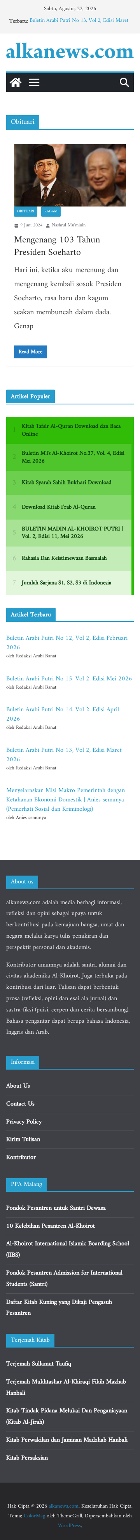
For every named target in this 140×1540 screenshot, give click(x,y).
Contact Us (20, 1103)
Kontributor (21, 1157)
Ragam (51, 211)
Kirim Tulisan (23, 1139)
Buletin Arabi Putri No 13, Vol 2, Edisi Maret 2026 (79, 25)
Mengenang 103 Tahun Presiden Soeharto (57, 246)
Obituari (25, 211)
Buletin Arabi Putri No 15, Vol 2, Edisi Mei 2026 (69, 678)
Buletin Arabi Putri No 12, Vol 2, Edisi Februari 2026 (67, 643)
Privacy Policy (24, 1121)
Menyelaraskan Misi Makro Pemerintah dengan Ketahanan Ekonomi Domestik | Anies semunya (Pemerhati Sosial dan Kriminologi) (65, 800)
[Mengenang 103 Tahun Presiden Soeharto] (70, 175)
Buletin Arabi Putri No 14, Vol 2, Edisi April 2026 (62, 714)
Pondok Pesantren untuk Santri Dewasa (56, 1208)
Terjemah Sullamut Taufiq (38, 1363)
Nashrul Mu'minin (69, 225)
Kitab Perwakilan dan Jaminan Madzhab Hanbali (67, 1440)
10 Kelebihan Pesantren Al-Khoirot (50, 1226)
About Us (18, 1086)
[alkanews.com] (15, 82)
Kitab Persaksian (27, 1458)
